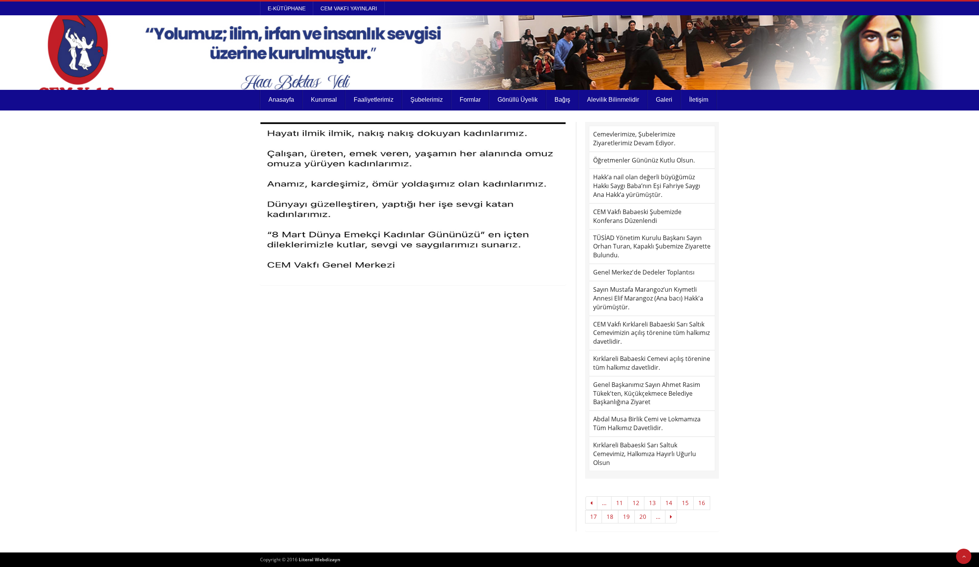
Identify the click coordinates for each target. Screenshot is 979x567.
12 (636, 503)
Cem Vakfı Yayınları (348, 8)
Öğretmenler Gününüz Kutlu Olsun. (644, 160)
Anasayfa (281, 99)
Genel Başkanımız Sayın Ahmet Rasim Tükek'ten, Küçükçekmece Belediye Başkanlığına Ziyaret (646, 393)
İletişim (698, 99)
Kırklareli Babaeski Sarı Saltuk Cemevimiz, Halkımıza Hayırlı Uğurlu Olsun (644, 454)
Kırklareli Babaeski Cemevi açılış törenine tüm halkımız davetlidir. (651, 363)
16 (701, 503)
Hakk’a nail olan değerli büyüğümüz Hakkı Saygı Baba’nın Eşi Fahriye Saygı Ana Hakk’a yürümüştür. (646, 186)
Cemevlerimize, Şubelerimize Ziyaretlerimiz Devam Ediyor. (634, 138)
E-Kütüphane (287, 8)
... (604, 503)
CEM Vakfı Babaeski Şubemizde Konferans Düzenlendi (637, 216)
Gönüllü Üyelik (518, 99)
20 (642, 516)
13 (652, 503)
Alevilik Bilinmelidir (613, 99)
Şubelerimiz (426, 99)
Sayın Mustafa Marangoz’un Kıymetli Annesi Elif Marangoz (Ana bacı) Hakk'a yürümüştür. (648, 298)
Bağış (562, 99)
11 (619, 503)
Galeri (664, 99)
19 (626, 516)
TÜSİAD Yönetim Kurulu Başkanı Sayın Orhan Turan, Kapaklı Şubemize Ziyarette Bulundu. (652, 247)
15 (685, 503)
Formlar (470, 99)
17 (593, 516)
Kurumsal (324, 99)
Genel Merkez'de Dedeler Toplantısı (643, 272)
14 (668, 503)
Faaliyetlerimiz (374, 99)
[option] (413, 198)
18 (610, 516)
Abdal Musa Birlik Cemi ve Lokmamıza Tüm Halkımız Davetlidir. (647, 423)
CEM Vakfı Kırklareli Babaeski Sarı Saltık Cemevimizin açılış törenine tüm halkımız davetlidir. (651, 333)
